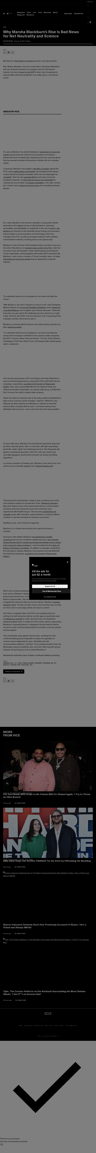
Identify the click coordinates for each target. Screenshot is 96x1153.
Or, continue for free (50, 597)
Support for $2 (50, 586)
